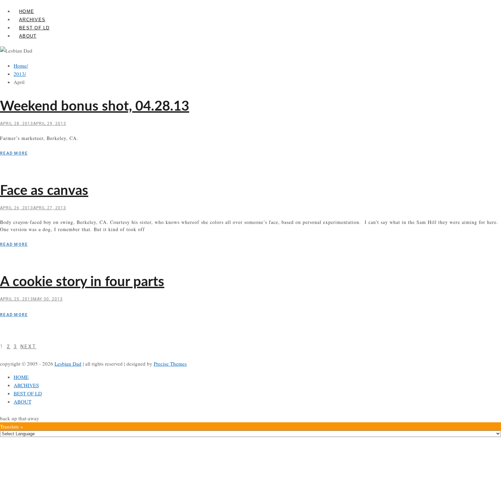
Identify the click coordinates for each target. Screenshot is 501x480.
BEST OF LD (34, 27)
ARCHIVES (32, 19)
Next (28, 346)
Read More (14, 153)
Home (21, 65)
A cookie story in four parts (82, 282)
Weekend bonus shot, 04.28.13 (94, 106)
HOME (26, 11)
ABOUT (27, 36)
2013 (20, 73)
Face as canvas (44, 191)
